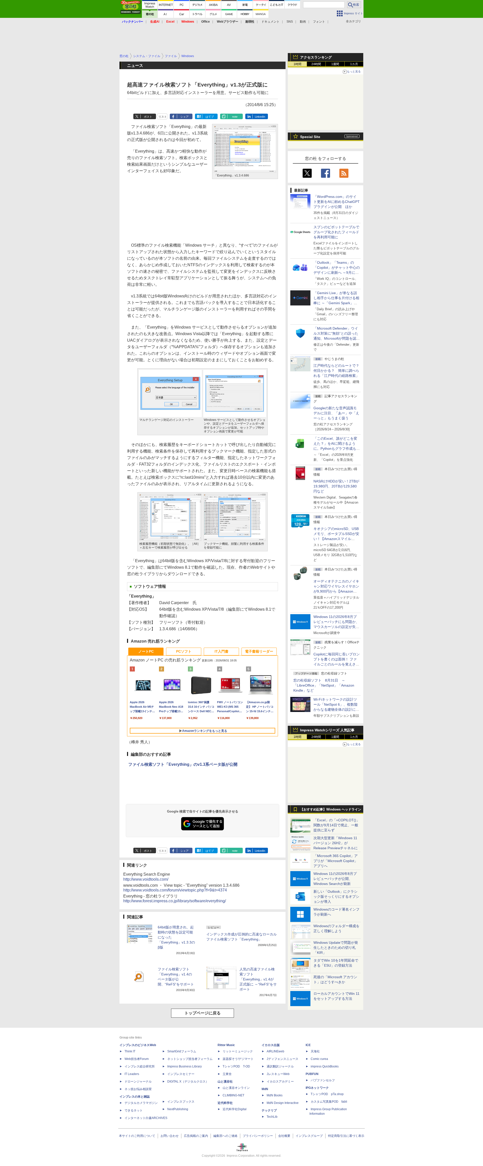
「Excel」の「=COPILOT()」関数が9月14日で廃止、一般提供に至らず (336, 825)
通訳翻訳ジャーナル (280, 1066)
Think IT (130, 1051)
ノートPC (146, 651)
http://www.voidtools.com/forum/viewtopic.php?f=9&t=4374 (175, 890)
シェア (184, 116)
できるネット (134, 1110)
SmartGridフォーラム (181, 1051)
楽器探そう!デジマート (238, 1059)
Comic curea (319, 1059)
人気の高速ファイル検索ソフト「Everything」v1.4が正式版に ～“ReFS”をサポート (258, 979)
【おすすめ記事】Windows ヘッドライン (330, 809)
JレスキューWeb (278, 1074)
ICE (308, 1045)
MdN (265, 1089)
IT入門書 (221, 651)
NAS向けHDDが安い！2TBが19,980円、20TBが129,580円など (336, 486)
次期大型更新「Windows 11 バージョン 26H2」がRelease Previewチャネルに (335, 843)
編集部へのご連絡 (225, 1136)
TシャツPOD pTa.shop (327, 1094)
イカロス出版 (271, 1045)
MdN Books (275, 1095)
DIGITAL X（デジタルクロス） (188, 1081)
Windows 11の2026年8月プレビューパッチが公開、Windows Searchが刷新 (335, 879)
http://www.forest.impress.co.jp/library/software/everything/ (174, 901)
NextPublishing (177, 1109)
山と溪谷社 (225, 1081)
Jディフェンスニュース (282, 1059)
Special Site (310, 137)
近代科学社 (225, 1103)
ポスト (148, 116)
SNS (290, 21)
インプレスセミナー (180, 1074)
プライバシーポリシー (258, 1136)
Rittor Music (226, 1045)
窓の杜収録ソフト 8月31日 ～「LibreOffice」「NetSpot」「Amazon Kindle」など (323, 685)
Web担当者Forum (137, 1059)
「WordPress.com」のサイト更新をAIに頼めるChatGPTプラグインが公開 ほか (336, 202)
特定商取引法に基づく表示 (346, 1136)
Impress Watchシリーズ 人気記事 (327, 730)
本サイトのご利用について (137, 1136)
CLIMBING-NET (233, 1095)
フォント (319, 21)
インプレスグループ (309, 1136)
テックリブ (269, 1110)
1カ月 (354, 64)
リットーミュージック (238, 1051)
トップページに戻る (202, 1013)
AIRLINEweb (275, 1051)
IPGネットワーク (317, 1088)
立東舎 (227, 1074)
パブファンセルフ (323, 1080)
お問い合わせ (169, 1136)
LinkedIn (260, 116)
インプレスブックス (180, 1101)
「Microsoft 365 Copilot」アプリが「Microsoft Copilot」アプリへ (335, 861)
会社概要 (284, 1136)
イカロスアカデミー (280, 1081)
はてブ (210, 116)
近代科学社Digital (235, 1109)
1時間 (297, 64)
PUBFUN (312, 1074)
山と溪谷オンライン (236, 1088)
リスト (162, 116)
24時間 (316, 64)
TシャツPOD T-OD (236, 1066)
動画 (303, 21)
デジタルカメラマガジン (141, 1103)
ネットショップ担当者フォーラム (190, 1059)
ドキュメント (270, 21)
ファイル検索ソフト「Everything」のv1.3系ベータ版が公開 (182, 764)
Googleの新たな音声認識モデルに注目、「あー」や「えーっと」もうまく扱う (336, 413)
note (234, 116)
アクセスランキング (316, 57)
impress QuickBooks (325, 1066)
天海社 (315, 1051)
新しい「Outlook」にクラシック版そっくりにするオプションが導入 (336, 896)
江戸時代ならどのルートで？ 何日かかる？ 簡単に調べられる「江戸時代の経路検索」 (338, 371)
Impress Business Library (184, 1066)
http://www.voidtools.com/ (145, 879)
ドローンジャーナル (138, 1081)
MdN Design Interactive (283, 1103)
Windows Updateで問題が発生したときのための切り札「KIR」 (335, 947)
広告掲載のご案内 (196, 1136)
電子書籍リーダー (259, 651)
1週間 (335, 64)
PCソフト (183, 651)
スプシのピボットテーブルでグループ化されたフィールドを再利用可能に (336, 232)
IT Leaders (132, 1074)
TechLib (272, 1116)
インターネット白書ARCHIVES (146, 1118)
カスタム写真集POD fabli (329, 1101)
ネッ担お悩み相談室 (138, 1089)
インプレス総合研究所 (140, 1066)
